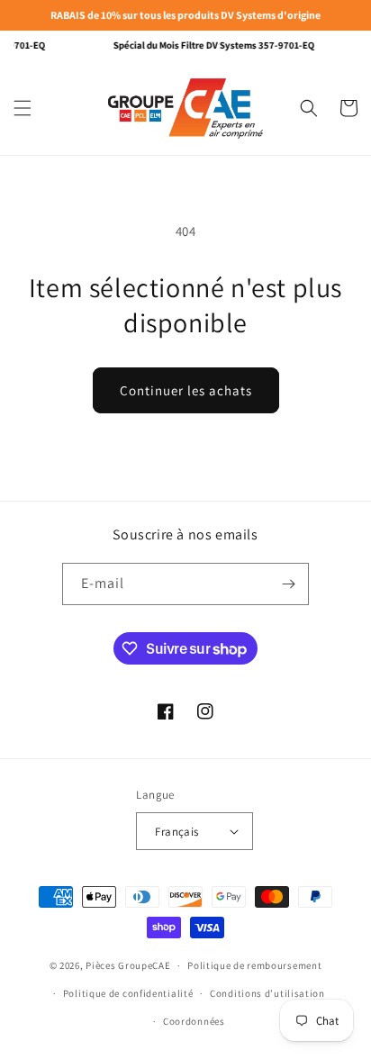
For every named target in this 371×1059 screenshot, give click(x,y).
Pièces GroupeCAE (128, 965)
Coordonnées (194, 1021)
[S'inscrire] (288, 584)
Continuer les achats (186, 390)
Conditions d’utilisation (267, 993)
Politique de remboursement (254, 965)
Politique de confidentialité (128, 993)
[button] (22, 108)
